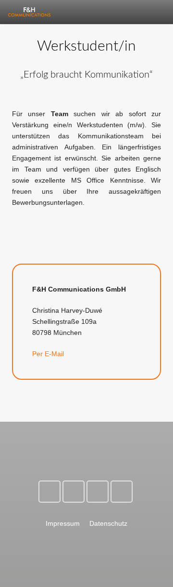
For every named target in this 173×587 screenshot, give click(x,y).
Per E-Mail (48, 354)
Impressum (63, 523)
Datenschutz (108, 523)
